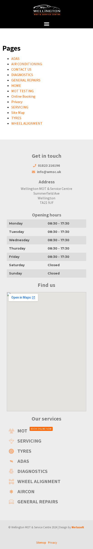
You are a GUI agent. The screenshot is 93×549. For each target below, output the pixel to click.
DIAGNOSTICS (22, 74)
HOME (16, 85)
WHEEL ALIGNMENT (26, 123)
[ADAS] (46, 461)
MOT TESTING (22, 91)
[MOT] (46, 431)
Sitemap (41, 542)
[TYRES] (46, 451)
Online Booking (23, 96)
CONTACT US (21, 69)
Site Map (18, 112)
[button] (46, 24)
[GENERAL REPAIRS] (46, 502)
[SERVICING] (46, 441)
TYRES (16, 118)
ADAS (15, 58)
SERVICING (19, 107)
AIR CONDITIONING (26, 64)
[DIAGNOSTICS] (46, 471)
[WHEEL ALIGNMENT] (46, 481)
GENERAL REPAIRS (25, 80)
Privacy (16, 101)
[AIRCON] (46, 491)
